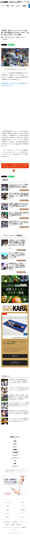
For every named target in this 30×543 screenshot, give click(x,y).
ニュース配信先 (14, 521)
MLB (12, 6)
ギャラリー (15, 466)
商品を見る (15, 356)
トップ (3, 6)
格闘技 (24, 6)
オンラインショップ (7, 502)
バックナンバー (15, 458)
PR (15, 460)
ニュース (23, 37)
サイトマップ (15, 530)
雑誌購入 (7, 524)
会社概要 (12, 524)
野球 (8, 6)
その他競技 (15, 452)
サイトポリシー (17, 527)
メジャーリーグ (11, 37)
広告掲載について (19, 524)
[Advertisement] (15, 17)
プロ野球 (5, 37)
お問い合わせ (6, 521)
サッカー (18, 6)
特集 (15, 463)
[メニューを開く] (28, 2)
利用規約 (24, 527)
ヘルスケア (15, 455)
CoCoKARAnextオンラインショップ (15, 363)
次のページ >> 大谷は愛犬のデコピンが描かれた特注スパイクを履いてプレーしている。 (15, 165)
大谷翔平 (18, 37)
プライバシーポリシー (7, 527)
